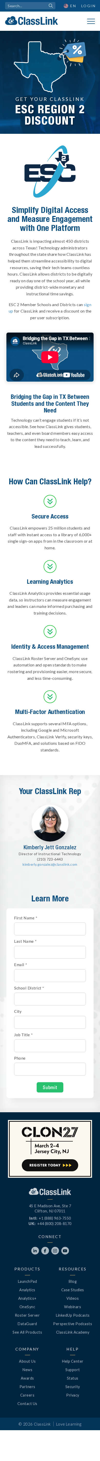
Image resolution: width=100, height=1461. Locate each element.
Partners (27, 1386)
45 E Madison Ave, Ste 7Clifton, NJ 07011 (50, 1208)
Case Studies (72, 1290)
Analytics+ (27, 1298)
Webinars (72, 1307)
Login (88, 6)
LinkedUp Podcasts (73, 1315)
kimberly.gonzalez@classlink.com (50, 864)
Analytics (27, 1290)
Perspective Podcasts (72, 1324)
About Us (27, 1361)
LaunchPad (27, 1281)
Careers (27, 1395)
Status (72, 1378)
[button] (70, 6)
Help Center (73, 1361)
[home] (31, 20)
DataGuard (27, 1324)
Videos (72, 1298)
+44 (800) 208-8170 (54, 1223)
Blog (72, 1281)
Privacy (72, 1395)
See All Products (27, 1332)
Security (72, 1386)
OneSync (27, 1307)
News (27, 1370)
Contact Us (27, 1403)
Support (72, 1370)
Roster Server (27, 1315)
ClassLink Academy (72, 1332)
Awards (27, 1378)
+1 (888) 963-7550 (55, 1218)
